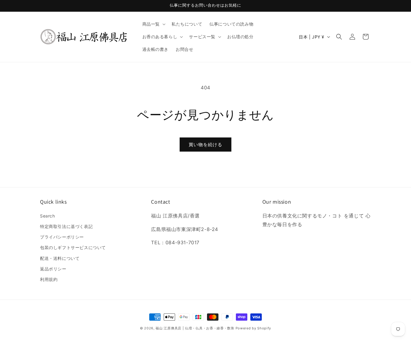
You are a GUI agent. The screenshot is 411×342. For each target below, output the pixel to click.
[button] (153, 24)
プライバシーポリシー (62, 236)
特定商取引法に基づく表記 (66, 226)
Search (47, 215)
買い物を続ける (205, 144)
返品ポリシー (53, 268)
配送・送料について (59, 258)
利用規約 (48, 279)
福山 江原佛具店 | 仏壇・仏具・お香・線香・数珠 (195, 328)
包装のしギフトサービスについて (73, 247)
